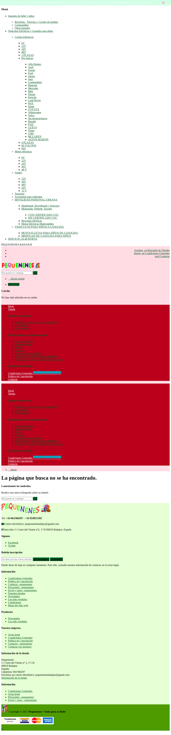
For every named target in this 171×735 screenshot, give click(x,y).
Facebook (13, 542)
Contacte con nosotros (19, 646)
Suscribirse (42, 559)
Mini (30, 91)
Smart (31, 106)
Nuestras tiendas (16, 593)
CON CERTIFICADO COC (43, 214)
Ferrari (31, 70)
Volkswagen (34, 112)
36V (23, 166)
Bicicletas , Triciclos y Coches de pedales (36, 22)
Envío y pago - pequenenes (22, 590)
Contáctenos (14, 602)
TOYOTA (33, 109)
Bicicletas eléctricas (31, 220)
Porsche (32, 97)
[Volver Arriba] (2, 729)
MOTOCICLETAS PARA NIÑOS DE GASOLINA (49, 232)
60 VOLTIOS (28, 145)
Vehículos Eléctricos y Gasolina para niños (30, 31)
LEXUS (32, 127)
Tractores (19, 193)
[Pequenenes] (20, 269)
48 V (24, 169)
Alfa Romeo (34, 64)
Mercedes (33, 88)
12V (23, 46)
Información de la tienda (14, 677)
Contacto (162, 256)
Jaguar (31, 76)
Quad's (18, 172)
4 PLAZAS (27, 142)
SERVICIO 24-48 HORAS (22, 238)
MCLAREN (34, 136)
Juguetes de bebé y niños (21, 16)
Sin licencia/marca (37, 118)
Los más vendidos (17, 599)
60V (23, 148)
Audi (30, 67)
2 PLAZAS (27, 55)
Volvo (31, 115)
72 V (24, 190)
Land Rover (34, 100)
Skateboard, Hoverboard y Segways (40, 205)
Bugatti (32, 121)
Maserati (32, 85)
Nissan (31, 94)
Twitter (12, 545)
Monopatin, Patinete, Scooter (36, 208)
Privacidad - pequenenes (21, 587)
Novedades (14, 596)
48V (23, 52)
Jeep (30, 79)
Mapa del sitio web (18, 605)
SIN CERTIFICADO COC (42, 217)
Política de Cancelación (20, 461)
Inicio (11, 390)
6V (23, 43)
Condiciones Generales (152, 253)
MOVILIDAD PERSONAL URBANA (36, 199)
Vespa (31, 130)
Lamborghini (35, 82)
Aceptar (57, 559)
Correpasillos (22, 25)
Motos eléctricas (23, 151)
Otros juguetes (22, 28)
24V (23, 49)
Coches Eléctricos (24, 37)
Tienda (11, 393)
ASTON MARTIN (38, 139)
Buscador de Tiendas (152, 250)
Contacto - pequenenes (20, 584)
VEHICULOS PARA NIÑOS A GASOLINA (39, 226)
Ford (30, 73)
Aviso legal (14, 634)
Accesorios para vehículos (28, 196)
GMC (31, 133)
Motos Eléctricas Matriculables (37, 223)
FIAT (31, 124)
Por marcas (27, 58)
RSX (30, 103)
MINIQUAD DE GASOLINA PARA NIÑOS (46, 235)
